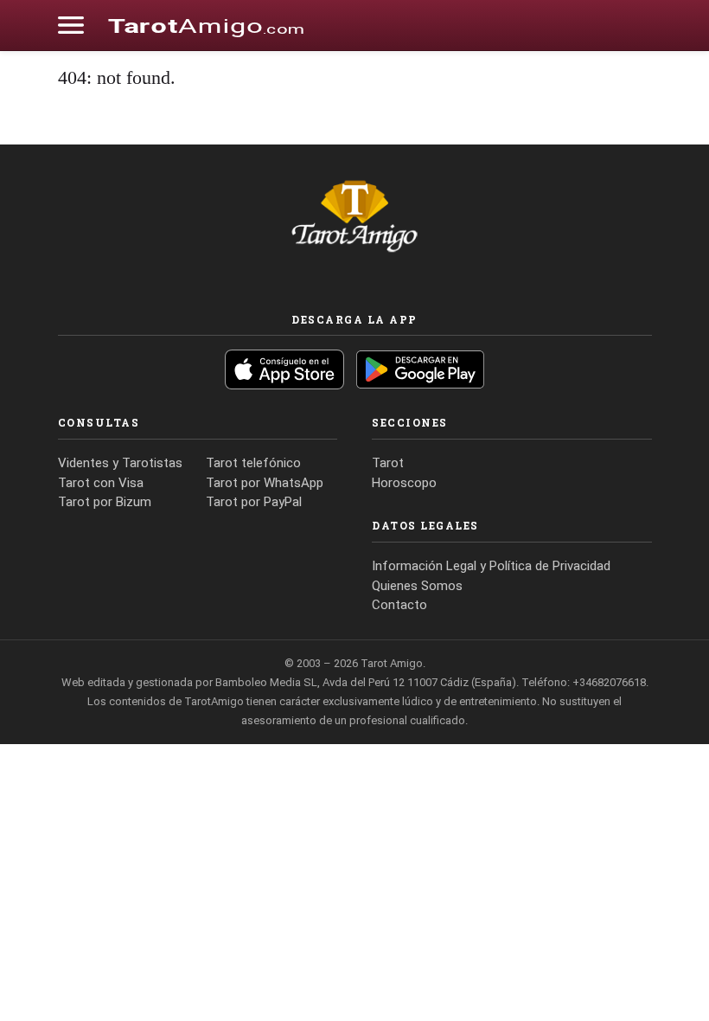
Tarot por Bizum (104, 502)
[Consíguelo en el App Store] (284, 369)
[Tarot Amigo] (205, 25)
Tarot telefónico (253, 463)
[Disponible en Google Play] (420, 369)
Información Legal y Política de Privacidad (491, 566)
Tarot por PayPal (254, 502)
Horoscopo (404, 483)
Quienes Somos (417, 586)
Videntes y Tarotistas (120, 463)
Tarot (388, 463)
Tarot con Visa (101, 483)
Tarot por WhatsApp (264, 483)
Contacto (399, 605)
